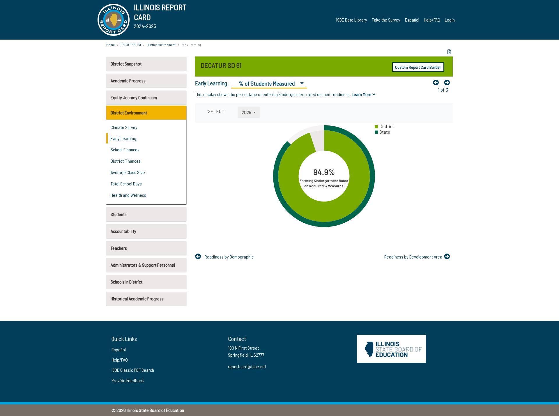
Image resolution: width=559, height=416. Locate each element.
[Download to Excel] (449, 51)
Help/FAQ (432, 19)
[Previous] (437, 82)
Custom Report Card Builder (418, 67)
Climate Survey (124, 127)
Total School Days (126, 183)
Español (412, 19)
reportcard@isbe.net (247, 366)
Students (119, 214)
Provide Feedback (128, 380)
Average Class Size (128, 172)
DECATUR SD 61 (131, 45)
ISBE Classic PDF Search (133, 370)
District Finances (126, 161)
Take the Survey (386, 19)
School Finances (125, 149)
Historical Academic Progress (137, 298)
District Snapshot (126, 63)
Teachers (119, 248)
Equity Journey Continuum (134, 97)
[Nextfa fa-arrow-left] (448, 82)
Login (450, 19)
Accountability (123, 231)
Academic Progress (128, 80)
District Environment (129, 112)
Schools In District (126, 281)
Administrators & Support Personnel (143, 265)
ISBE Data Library (351, 19)
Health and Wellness (128, 195)
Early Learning (123, 138)
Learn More (362, 94)
